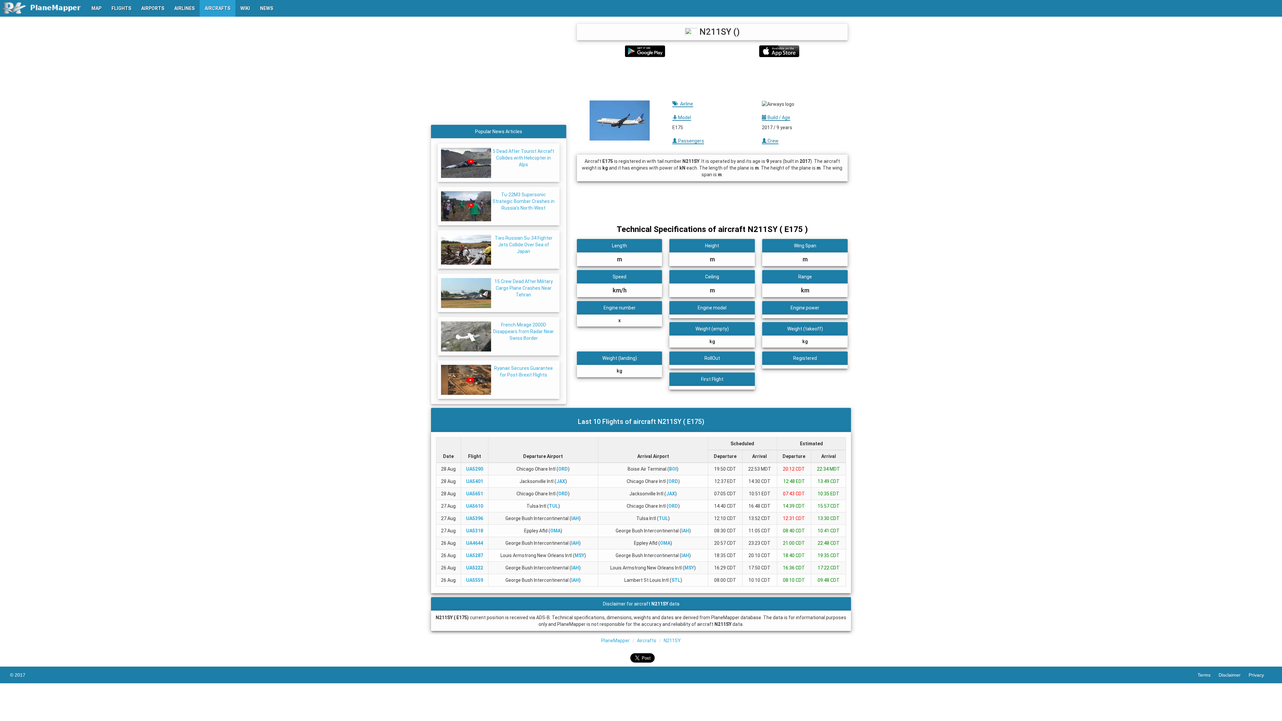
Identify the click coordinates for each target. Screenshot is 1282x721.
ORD (563, 469)
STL (675, 580)
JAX (560, 481)
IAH (575, 518)
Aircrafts (646, 640)
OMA (555, 530)
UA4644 (474, 543)
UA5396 (474, 518)
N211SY (672, 640)
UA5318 (474, 530)
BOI (673, 469)
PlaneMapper (615, 640)
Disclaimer (1234, 675)
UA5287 (474, 555)
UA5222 (474, 567)
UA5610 (474, 506)
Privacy (1260, 675)
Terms (1208, 675)
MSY (579, 555)
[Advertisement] (712, 79)
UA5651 (474, 493)
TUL (553, 506)
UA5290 (474, 469)
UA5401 (474, 481)
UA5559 (474, 580)
